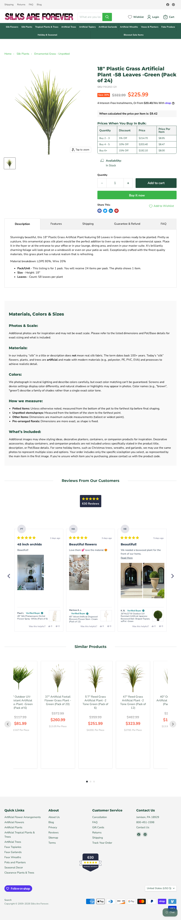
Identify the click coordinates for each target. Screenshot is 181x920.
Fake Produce (168, 26)
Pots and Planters (15, 862)
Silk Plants (26, 26)
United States (159, 888)
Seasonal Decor (13, 867)
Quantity (102, 175)
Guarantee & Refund (127, 224)
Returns (21, 4)
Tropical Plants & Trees (46, 26)
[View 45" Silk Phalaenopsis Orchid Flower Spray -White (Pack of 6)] (54, 615)
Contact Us (142, 827)
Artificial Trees (68, 26)
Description (22, 224)
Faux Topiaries (12, 847)
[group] (20, 714)
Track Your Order (102, 843)
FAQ (31, 4)
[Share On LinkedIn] (111, 211)
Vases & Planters (149, 26)
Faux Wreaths (12, 857)
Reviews (53, 832)
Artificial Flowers (14, 822)
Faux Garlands (13, 852)
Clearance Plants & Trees (19, 872)
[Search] (107, 17)
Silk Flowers (12, 26)
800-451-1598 (145, 822)
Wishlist (138, 17)
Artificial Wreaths (129, 26)
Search (7, 900)
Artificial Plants (13, 827)
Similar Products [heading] (90, 646)
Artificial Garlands (108, 26)
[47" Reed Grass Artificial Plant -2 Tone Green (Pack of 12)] (133, 678)
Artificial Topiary (87, 26)
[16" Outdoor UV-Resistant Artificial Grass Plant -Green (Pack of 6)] (20, 678)
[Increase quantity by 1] (128, 183)
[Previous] (8, 576)
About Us (54, 817)
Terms (52, 843)
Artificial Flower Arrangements (22, 817)
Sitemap (53, 837)
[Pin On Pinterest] (116, 211)
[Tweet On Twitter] (105, 211)
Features (56, 224)
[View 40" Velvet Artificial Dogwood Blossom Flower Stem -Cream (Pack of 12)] (106, 615)
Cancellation (99, 817)
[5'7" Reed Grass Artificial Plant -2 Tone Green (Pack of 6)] (95, 678)
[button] (30, 572)
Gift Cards (98, 827)
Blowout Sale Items (134, 34)
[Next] (172, 576)
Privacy (52, 827)
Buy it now (137, 195)
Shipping (9, 4)
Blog (39, 4)
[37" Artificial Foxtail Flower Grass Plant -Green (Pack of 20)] (58, 678)
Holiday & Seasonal (47, 34)
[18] (9, 163)
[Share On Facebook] (99, 211)
